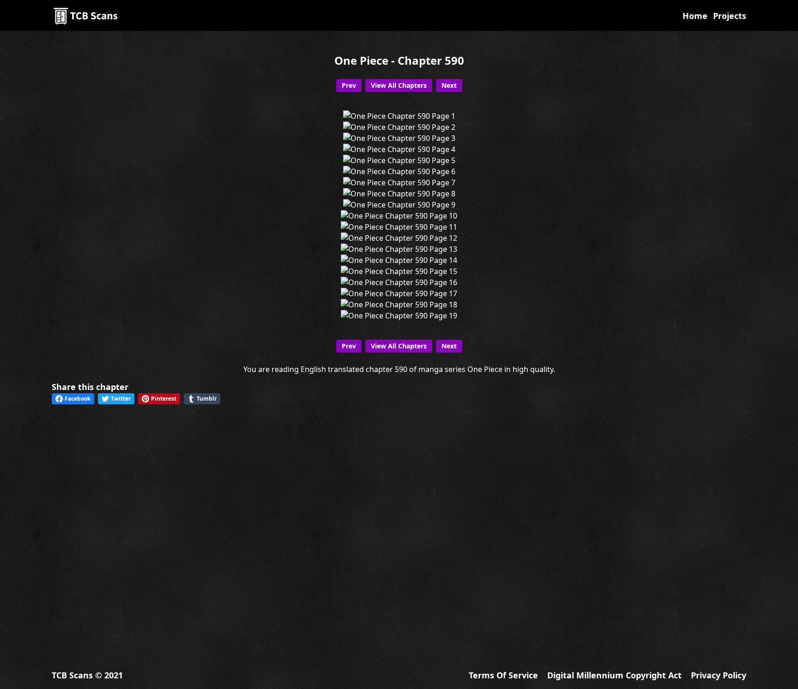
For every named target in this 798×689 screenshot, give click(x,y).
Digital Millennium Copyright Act (614, 675)
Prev (349, 85)
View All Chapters (399, 85)
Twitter (121, 398)
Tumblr (207, 398)
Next (449, 85)
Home (695, 15)
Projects (729, 15)
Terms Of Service (503, 675)
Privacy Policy (718, 675)
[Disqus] (399, 529)
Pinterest (163, 398)
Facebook (78, 398)
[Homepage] (86, 15)
